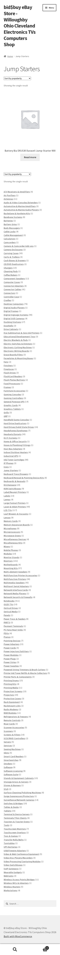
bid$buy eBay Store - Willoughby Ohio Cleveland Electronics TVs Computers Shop (20, 26)
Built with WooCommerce (18, 936)
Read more (30, 157)
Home (10, 56)
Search (15, 949)
